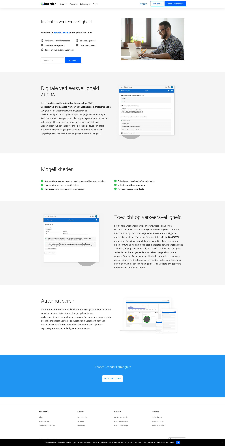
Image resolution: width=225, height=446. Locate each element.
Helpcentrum (44, 421)
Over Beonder (82, 417)
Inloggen (143, 4)
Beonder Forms (61, 32)
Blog (41, 417)
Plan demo (157, 4)
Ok (178, 442)
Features (73, 4)
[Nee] (222, 442)
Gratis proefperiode (175, 4)
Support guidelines (47, 425)
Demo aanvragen (121, 425)
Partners (80, 421)
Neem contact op (112, 379)
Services (63, 4)
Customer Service (121, 417)
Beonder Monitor (159, 425)
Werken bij (81, 425)
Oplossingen (85, 4)
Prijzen (96, 4)
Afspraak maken (121, 421)
